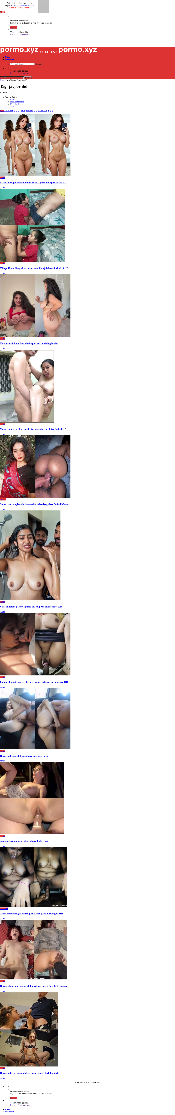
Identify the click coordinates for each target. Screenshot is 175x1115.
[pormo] (48, 43)
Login (12, 34)
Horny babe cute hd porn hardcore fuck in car (24, 756)
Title (12, 106)
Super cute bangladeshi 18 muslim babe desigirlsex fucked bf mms (34, 504)
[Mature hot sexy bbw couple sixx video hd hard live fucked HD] (27, 422)
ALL (2, 111)
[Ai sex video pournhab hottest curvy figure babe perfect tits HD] (35, 175)
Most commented (17, 102)
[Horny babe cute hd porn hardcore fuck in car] (35, 749)
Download (9, 59)
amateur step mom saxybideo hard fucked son (24, 841)
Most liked (14, 104)
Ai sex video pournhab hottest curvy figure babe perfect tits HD (33, 182)
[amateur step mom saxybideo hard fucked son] (32, 834)
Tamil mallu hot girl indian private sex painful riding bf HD (31, 913)
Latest (12, 99)
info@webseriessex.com (24, 5)
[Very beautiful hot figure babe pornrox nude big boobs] (35, 336)
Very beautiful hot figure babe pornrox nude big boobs (29, 343)
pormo (2, 178)
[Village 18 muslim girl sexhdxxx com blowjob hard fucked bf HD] (32, 261)
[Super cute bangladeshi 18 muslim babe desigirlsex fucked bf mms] (35, 497)
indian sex (4, 909)
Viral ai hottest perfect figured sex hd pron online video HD (31, 606)
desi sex (3, 499)
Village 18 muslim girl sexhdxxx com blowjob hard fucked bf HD (34, 268)
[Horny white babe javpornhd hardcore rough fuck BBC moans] (33, 979)
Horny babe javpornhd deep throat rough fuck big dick (29, 1073)
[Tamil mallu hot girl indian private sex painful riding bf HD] (33, 906)
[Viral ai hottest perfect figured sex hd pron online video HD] (30, 599)
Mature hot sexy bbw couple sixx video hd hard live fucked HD (33, 429)
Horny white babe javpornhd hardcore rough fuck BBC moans (33, 986)
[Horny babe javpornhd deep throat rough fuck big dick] (29, 1066)
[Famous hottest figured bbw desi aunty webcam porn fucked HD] (35, 675)
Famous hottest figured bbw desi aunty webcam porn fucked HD (34, 682)
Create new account (26, 34)
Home (7, 57)
